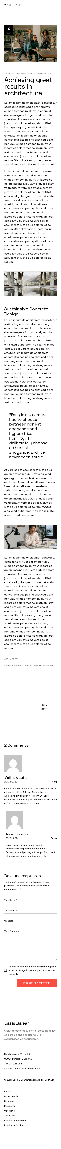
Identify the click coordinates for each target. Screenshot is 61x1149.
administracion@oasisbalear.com (22, 1068)
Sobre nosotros (12, 1096)
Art (6, 659)
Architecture (12, 73)
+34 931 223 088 (13, 1063)
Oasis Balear (44, 73)
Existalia (49, 1079)
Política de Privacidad (15, 1120)
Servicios (9, 1101)
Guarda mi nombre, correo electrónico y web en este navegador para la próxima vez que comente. (32, 970)
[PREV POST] (17, 707)
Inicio (7, 1091)
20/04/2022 (10, 781)
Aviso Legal (10, 1115)
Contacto (9, 1110)
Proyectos (9, 1106)
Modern (14, 659)
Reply (54, 781)
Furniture (26, 73)
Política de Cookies (14, 1125)
